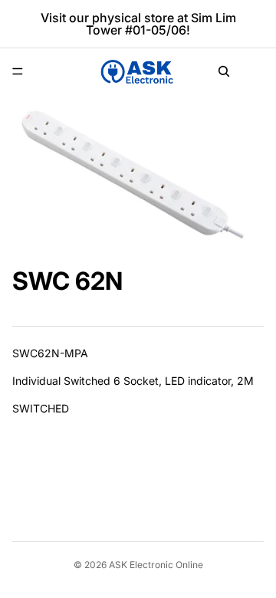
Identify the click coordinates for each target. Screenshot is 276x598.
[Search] (224, 71)
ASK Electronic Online (156, 564)
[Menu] (17, 71)
